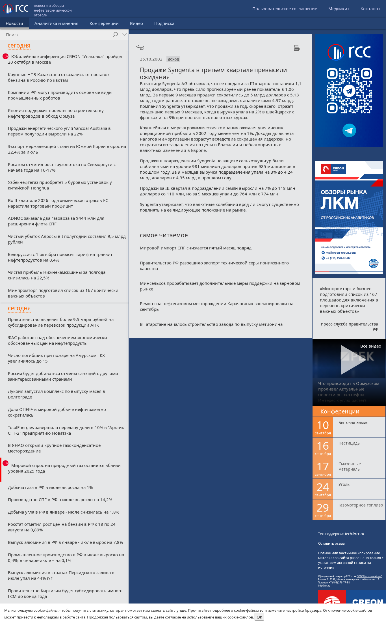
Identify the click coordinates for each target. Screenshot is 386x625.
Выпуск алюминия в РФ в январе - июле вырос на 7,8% (65, 542)
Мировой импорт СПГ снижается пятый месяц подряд (195, 248)
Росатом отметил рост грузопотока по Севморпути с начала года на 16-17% (62, 167)
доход (173, 59)
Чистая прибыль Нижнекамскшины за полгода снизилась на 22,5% (56, 275)
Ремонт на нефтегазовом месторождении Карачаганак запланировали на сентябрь (216, 306)
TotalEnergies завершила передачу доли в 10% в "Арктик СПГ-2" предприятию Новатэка (66, 430)
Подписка (164, 23)
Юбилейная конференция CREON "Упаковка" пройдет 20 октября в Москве (65, 59)
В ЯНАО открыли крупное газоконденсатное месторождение (54, 448)
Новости (14, 23)
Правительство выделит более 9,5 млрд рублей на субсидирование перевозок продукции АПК (61, 322)
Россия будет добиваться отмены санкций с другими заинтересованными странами (63, 376)
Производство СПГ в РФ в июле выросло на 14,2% (60, 499)
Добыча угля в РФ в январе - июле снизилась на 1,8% (63, 512)
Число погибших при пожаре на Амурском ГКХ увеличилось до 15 (56, 358)
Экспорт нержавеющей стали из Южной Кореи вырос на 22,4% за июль (67, 149)
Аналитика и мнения (56, 23)
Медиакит (338, 8)
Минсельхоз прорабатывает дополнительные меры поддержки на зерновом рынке (220, 286)
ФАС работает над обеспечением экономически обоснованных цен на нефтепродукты (57, 340)
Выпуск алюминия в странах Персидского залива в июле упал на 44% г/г (61, 575)
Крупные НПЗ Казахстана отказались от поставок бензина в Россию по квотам (59, 77)
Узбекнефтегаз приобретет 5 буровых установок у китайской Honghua (60, 185)
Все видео (370, 346)
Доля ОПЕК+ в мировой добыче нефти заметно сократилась (57, 412)
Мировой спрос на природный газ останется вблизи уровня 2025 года (64, 468)
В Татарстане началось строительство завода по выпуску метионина (211, 324)
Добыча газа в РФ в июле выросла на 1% (50, 487)
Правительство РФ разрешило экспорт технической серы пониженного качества (214, 265)
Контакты (370, 8)
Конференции (104, 23)
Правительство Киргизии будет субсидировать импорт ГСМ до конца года (65, 593)
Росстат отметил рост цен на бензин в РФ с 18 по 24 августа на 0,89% (62, 527)
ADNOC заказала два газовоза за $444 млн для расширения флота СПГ (56, 221)
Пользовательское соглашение (284, 8)
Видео (136, 23)
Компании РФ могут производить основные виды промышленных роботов (60, 95)
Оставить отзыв (331, 543)
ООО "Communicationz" (369, 576)
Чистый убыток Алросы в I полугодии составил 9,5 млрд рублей (67, 239)
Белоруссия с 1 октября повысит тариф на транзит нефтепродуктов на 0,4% (60, 257)
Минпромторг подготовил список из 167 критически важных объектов (63, 293)
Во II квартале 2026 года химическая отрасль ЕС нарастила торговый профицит (58, 203)
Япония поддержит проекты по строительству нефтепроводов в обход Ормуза (56, 113)
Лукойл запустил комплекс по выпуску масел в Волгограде (56, 394)
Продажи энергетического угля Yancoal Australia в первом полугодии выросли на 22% (59, 131)
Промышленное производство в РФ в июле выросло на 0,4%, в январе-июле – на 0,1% (66, 557)
